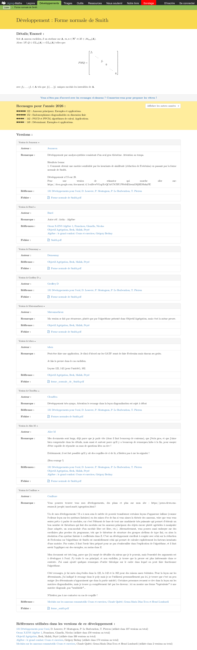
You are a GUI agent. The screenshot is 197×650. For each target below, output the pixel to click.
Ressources (95, 3)
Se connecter (187, 3)
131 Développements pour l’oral (32, 628)
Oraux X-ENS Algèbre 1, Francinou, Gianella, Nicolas (75, 226)
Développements (49, 3)
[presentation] (22, 39)
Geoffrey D (53, 283)
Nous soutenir (114, 3)
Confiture (52, 496)
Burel (50, 212)
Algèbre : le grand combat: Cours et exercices (39, 640)
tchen (50, 347)
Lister (6, 7)
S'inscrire (169, 3)
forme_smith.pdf (59, 608)
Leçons (31, 3)
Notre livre (133, 3)
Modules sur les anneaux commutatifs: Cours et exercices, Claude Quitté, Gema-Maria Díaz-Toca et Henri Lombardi (108, 601)
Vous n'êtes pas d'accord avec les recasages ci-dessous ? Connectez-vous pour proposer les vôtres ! (98, 97)
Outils (80, 3)
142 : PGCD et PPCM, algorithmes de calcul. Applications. (57, 118)
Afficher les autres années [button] (162, 105)
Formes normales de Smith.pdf (66, 416)
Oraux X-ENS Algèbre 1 (29, 632)
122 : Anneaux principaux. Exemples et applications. (53, 111)
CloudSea (52, 396)
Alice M (51, 431)
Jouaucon (52, 148)
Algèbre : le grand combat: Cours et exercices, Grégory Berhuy (79, 233)
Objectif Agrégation (26, 636)
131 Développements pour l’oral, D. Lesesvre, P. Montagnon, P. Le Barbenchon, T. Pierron (94, 191)
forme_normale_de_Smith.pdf (66, 381)
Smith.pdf (55, 240)
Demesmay (53, 255)
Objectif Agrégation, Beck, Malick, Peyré (68, 229)
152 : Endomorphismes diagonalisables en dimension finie (56, 114)
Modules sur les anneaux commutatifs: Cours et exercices (45, 643)
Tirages (68, 3)
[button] (98, 142)
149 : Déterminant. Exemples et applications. (49, 122)
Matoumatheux (55, 312)
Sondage (148, 3)
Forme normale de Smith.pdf (65, 197)
